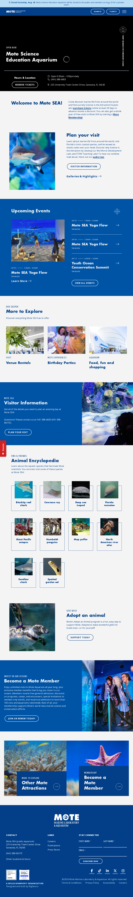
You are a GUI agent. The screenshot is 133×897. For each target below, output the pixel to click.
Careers (52, 841)
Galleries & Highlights (81, 176)
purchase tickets (82, 108)
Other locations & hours (18, 859)
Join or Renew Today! (21, 718)
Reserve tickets (25, 84)
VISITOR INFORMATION (84, 166)
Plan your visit (18, 432)
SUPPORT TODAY (80, 637)
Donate (97, 11)
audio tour (98, 157)
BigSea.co (33, 886)
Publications (54, 845)
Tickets (113, 11)
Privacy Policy (92, 882)
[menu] (124, 11)
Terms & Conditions (71, 882)
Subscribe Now (90, 861)
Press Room (54, 849)
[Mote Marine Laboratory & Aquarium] (16, 11)
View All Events (85, 283)
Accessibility (109, 882)
